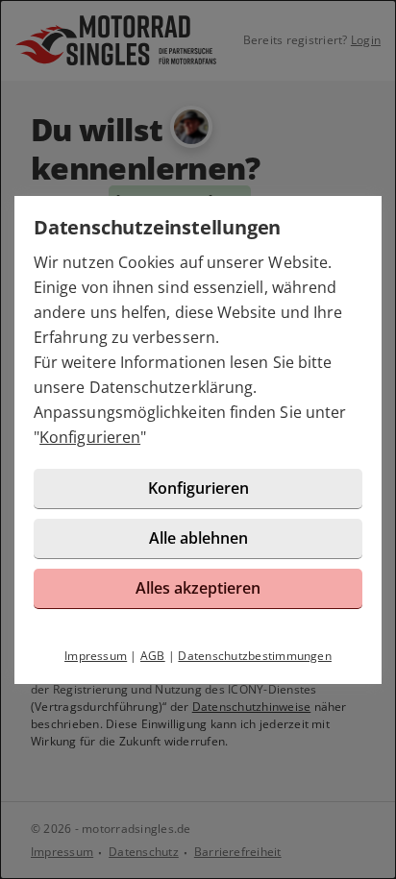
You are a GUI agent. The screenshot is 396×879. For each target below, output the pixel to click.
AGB (152, 655)
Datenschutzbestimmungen (255, 655)
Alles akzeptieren (198, 587)
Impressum (95, 655)
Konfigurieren (89, 437)
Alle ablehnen (198, 538)
